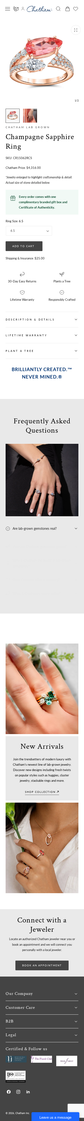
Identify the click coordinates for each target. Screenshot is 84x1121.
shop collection (40, 791)
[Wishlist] (75, 9)
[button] (8, 9)
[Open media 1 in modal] (76, 30)
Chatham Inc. (22, 1112)
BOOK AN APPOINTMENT (42, 965)
